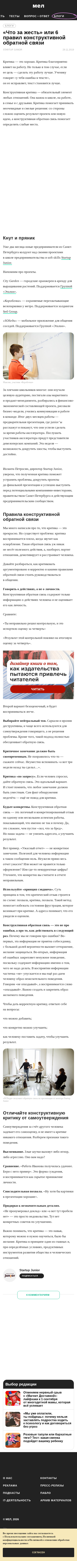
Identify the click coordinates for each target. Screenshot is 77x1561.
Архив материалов (55, 1500)
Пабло (45, 1492)
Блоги (59, 16)
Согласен (38, 1552)
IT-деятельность (17, 1500)
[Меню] (71, 6)
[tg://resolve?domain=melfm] (7, 1464)
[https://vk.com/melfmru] (28, 1464)
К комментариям (38, 1295)
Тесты (14, 16)
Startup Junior (29, 1270)
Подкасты (11, 1492)
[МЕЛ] (38, 6)
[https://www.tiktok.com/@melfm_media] (39, 1464)
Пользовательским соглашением (23, 1536)
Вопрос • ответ (37, 16)
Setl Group (10, 311)
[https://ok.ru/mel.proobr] (60, 1464)
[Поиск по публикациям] (5, 6)
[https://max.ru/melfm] (70, 1464)
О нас (7, 1478)
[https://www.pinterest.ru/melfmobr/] (49, 1464)
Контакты (48, 1478)
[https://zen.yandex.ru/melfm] (17, 1464)
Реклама (10, 1485)
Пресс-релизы (52, 1485)
